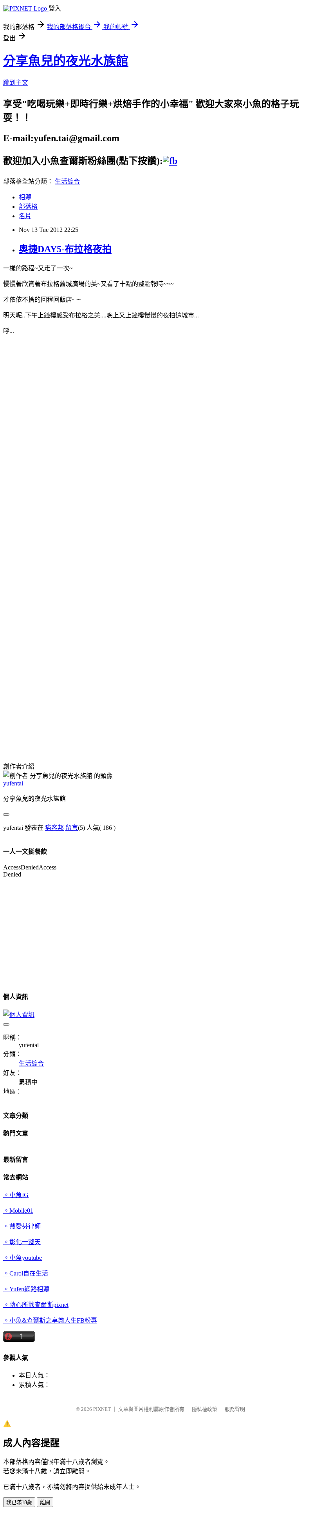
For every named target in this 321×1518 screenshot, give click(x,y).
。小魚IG (16, 1195)
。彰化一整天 (22, 1242)
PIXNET (102, 1409)
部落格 (28, 206)
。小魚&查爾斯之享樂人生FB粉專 (50, 1320)
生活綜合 (67, 181)
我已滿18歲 (19, 1502)
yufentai (13, 783)
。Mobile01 (18, 1210)
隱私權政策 (204, 1409)
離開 (45, 1502)
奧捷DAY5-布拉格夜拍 (65, 249)
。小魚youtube (22, 1257)
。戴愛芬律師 (22, 1226)
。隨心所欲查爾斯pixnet (36, 1304)
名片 (25, 216)
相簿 (25, 197)
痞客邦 (54, 827)
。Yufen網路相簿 (26, 1289)
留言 (71, 827)
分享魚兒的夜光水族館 (65, 61)
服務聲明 (235, 1409)
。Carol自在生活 (25, 1273)
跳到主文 (15, 82)
